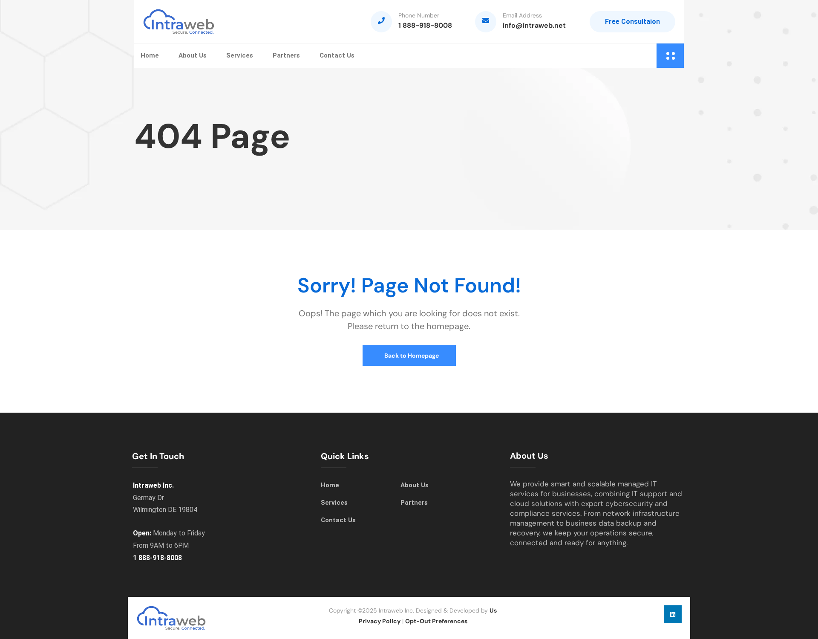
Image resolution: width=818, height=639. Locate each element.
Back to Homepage (411, 355)
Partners (286, 55)
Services (239, 55)
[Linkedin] (673, 614)
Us (493, 610)
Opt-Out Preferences (436, 621)
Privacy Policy (379, 621)
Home (150, 55)
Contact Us (337, 55)
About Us (193, 55)
